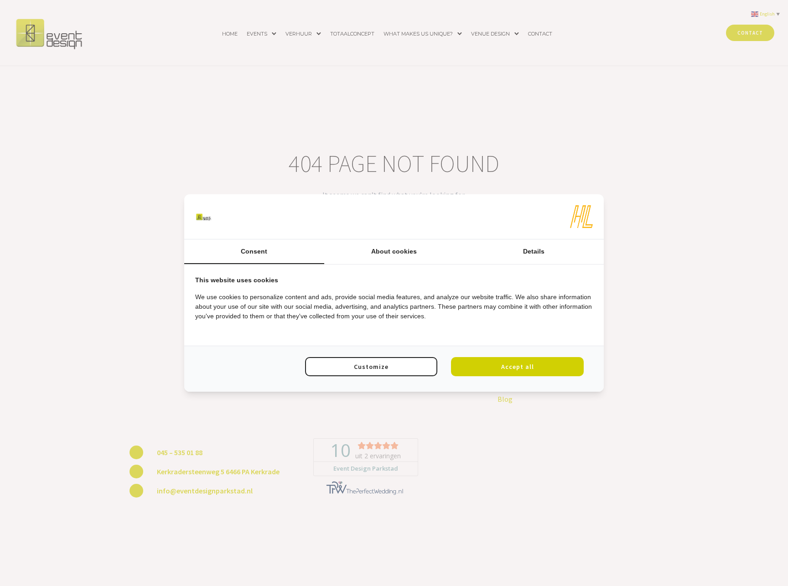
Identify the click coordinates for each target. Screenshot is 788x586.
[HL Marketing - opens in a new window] (581, 216)
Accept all (517, 367)
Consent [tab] (254, 251)
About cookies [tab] (394, 251)
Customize (371, 367)
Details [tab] (533, 251)
